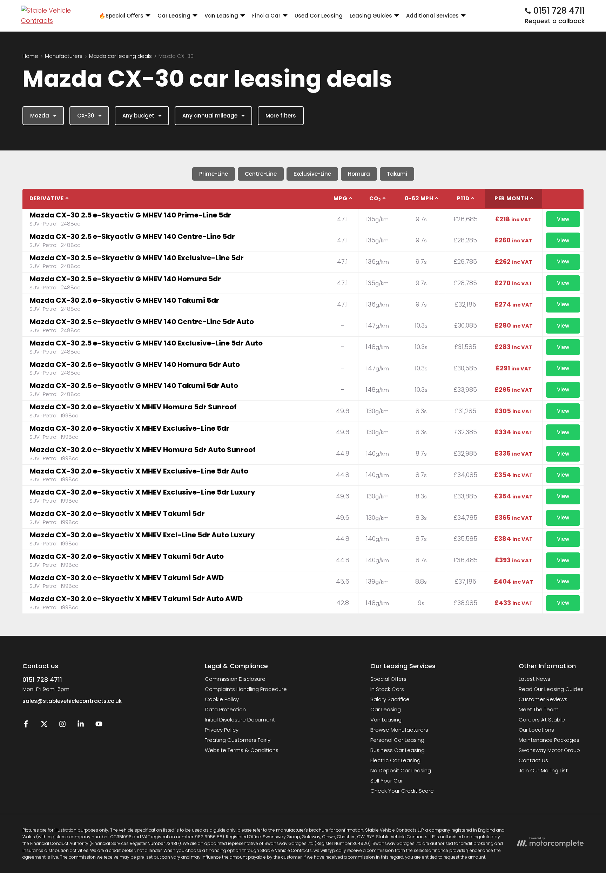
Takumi (397, 173)
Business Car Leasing (397, 750)
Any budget (138, 115)
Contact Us (533, 760)
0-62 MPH (419, 198)
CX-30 (85, 115)
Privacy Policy (221, 729)
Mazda (39, 115)
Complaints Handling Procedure (246, 689)
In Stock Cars (387, 689)
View (563, 219)
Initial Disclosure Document (240, 719)
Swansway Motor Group (549, 750)
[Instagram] (62, 725)
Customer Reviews (543, 699)
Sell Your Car (386, 780)
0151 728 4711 (42, 679)
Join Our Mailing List (543, 770)
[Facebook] (26, 725)
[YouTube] (99, 725)
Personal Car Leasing (397, 740)
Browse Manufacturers (399, 729)
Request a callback (555, 20)
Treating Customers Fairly (237, 740)
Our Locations (536, 729)
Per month (511, 198)
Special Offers (388, 679)
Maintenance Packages (549, 740)
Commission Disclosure (235, 679)
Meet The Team (539, 709)
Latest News (534, 679)
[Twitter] (44, 725)
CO (375, 199)
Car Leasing (385, 709)
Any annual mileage (209, 115)
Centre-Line (261, 173)
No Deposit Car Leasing (400, 770)
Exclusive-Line (312, 173)
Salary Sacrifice (390, 699)
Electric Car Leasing (395, 760)
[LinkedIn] (81, 725)
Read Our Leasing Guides (551, 689)
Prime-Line (213, 173)
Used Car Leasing (319, 15)
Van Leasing (386, 719)
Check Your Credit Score (402, 790)
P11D (463, 198)
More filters (280, 115)
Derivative (46, 198)
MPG (340, 198)
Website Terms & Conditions (241, 750)
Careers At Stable (542, 719)
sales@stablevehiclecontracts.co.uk (72, 701)
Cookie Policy (222, 699)
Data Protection (225, 709)
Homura (359, 173)
